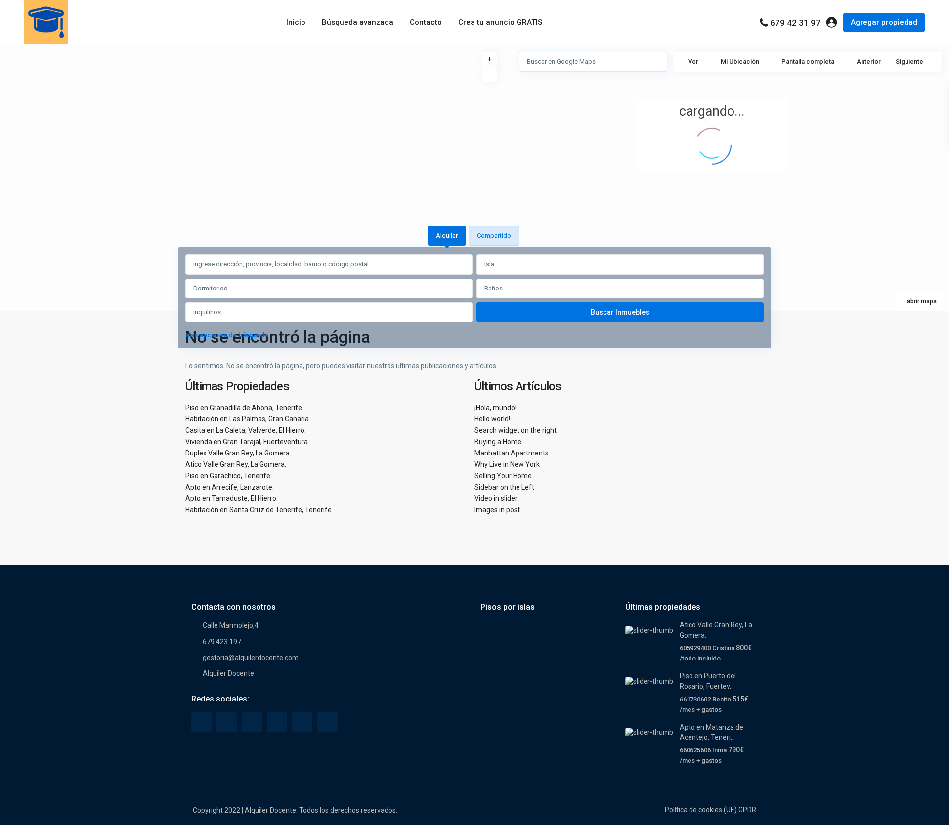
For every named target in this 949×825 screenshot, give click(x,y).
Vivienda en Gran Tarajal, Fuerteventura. (247, 442)
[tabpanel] (474, 299)
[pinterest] (277, 722)
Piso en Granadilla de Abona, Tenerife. (244, 408)
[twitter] (226, 722)
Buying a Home (497, 442)
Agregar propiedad (884, 22)
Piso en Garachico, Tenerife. (228, 476)
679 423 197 (222, 642)
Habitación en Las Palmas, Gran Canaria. (247, 419)
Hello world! (492, 419)
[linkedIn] (252, 722)
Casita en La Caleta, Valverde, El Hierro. (245, 430)
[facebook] (201, 722)
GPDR (747, 810)
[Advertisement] (237, 118)
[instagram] (327, 722)
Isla (489, 264)
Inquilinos (207, 312)
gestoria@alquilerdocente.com (251, 657)
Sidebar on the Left (504, 487)
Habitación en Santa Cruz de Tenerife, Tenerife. (259, 510)
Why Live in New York (507, 464)
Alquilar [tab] (447, 235)
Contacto (426, 22)
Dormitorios (210, 288)
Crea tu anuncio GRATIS (500, 22)
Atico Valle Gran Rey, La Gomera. (235, 464)
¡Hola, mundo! (495, 408)
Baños (493, 288)
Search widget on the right (515, 430)
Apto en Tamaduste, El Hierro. (231, 498)
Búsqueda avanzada (357, 22)
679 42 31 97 (795, 23)
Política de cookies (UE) (701, 810)
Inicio (295, 22)
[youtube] (302, 722)
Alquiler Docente (228, 673)
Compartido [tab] (494, 235)
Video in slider (496, 498)
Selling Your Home (503, 476)
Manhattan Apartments (511, 453)
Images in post (497, 510)
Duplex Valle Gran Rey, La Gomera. (238, 453)
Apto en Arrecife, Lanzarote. (229, 487)
